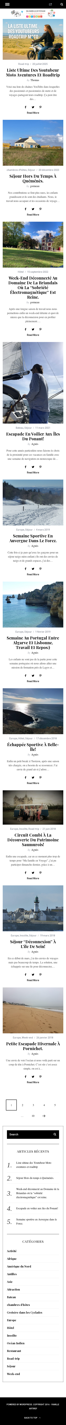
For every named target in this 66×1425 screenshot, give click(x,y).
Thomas (34, 80)
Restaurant (14, 1351)
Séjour (31, 170)
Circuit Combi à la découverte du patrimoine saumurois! (33, 839)
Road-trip (23, 64)
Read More (33, 113)
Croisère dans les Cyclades (24, 1312)
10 (33, 1115)
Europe (20, 529)
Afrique (12, 1258)
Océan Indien (16, 1343)
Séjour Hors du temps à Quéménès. (32, 178)
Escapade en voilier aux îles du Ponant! (33, 436)
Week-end (27, 1037)
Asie (10, 1282)
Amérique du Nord (19, 1266)
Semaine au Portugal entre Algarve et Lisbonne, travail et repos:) (33, 642)
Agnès (34, 444)
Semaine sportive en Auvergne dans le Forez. (33, 538)
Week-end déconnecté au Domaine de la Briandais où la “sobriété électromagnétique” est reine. (33, 287)
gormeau (34, 186)
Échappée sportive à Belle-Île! (33, 747)
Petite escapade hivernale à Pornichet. (33, 1046)
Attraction (13, 1289)
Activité (12, 1251)
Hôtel (21, 271)
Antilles (12, 1274)
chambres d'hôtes (17, 170)
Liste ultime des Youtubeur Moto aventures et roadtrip (33, 72)
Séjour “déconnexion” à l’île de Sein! (33, 944)
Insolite (23, 829)
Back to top (31, 1418)
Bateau (19, 427)
